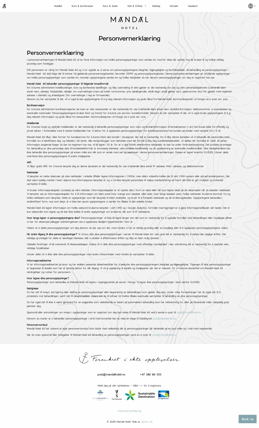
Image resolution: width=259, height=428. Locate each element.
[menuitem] (58, 6)
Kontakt (174, 5)
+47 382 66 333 (150, 374)
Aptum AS (146, 421)
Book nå (247, 419)
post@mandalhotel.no (189, 312)
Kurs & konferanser (82, 5)
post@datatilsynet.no (164, 318)
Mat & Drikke (135, 5)
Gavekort (193, 5)
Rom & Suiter (110, 5)
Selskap (156, 5)
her (141, 385)
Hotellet (58, 5)
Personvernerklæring (129, 410)
